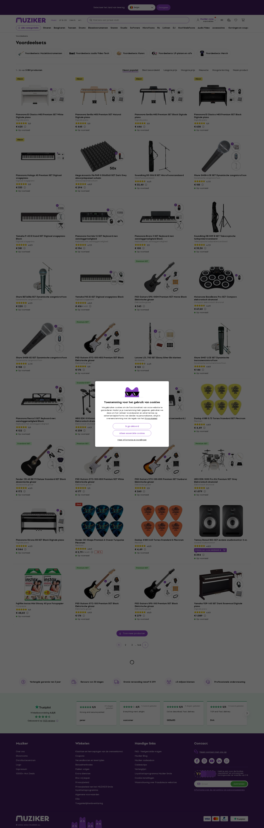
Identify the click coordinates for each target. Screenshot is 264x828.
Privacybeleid (151, 418)
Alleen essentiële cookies (132, 433)
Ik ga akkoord (132, 426)
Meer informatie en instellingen (132, 439)
